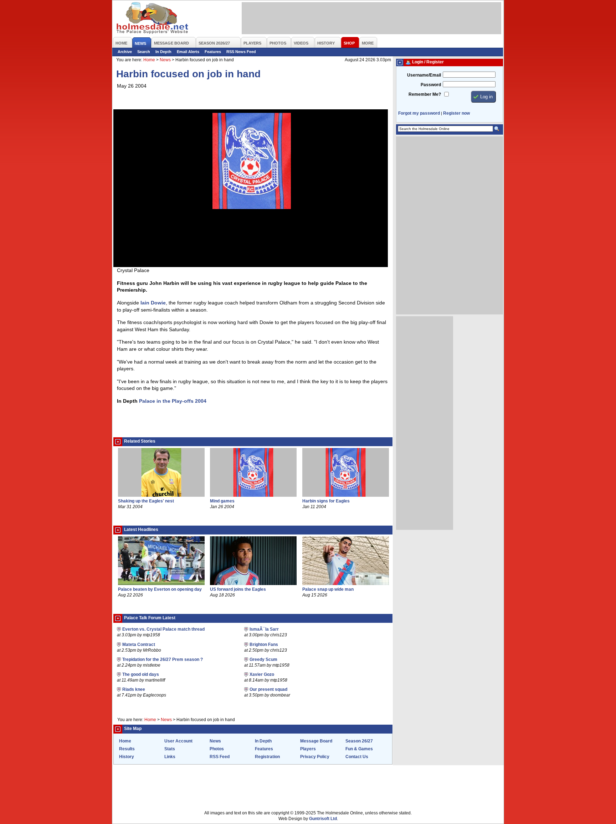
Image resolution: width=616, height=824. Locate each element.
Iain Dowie (153, 303)
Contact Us (356, 757)
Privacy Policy (314, 757)
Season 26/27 (359, 741)
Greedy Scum (263, 659)
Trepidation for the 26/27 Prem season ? (162, 659)
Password (431, 84)
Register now (456, 113)
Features (213, 51)
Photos (217, 749)
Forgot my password (419, 113)
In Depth (163, 51)
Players (308, 749)
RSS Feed (220, 757)
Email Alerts (188, 51)
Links (169, 757)
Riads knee (133, 689)
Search (143, 51)
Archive (125, 51)
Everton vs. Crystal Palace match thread (163, 629)
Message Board (316, 741)
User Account (178, 741)
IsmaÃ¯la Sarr (264, 629)
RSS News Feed (241, 51)
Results (127, 749)
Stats (169, 749)
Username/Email (424, 75)
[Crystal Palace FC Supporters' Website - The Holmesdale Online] (153, 18)
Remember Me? (425, 94)
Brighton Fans (264, 644)
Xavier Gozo (262, 674)
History (126, 757)
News (165, 60)
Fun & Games (359, 749)
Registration (267, 757)
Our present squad (268, 689)
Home (149, 60)
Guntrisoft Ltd (323, 819)
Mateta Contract (138, 644)
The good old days (140, 674)
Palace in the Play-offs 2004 (172, 401)
